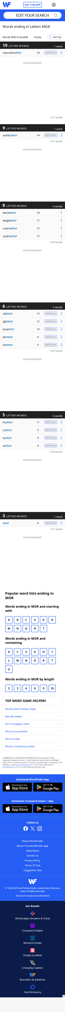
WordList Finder (32, 943)
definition (50, 52)
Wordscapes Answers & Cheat (32, 918)
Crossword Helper (32, 930)
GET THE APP (33, 4)
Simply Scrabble (32, 955)
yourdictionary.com (25, 765)
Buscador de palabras (32, 979)
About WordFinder (32, 841)
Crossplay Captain (32, 967)
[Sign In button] (53, 5)
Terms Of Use (32, 865)
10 (52, 688)
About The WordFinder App (32, 845)
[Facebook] (25, 829)
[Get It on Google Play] (48, 787)
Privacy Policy (32, 860)
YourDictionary (32, 992)
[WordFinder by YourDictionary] (7, 4)
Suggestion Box (33, 870)
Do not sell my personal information (32, 895)
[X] (32, 829)
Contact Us (32, 855)
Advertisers (32, 850)
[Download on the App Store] (17, 787)
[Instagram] (39, 829)
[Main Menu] (61, 5)
